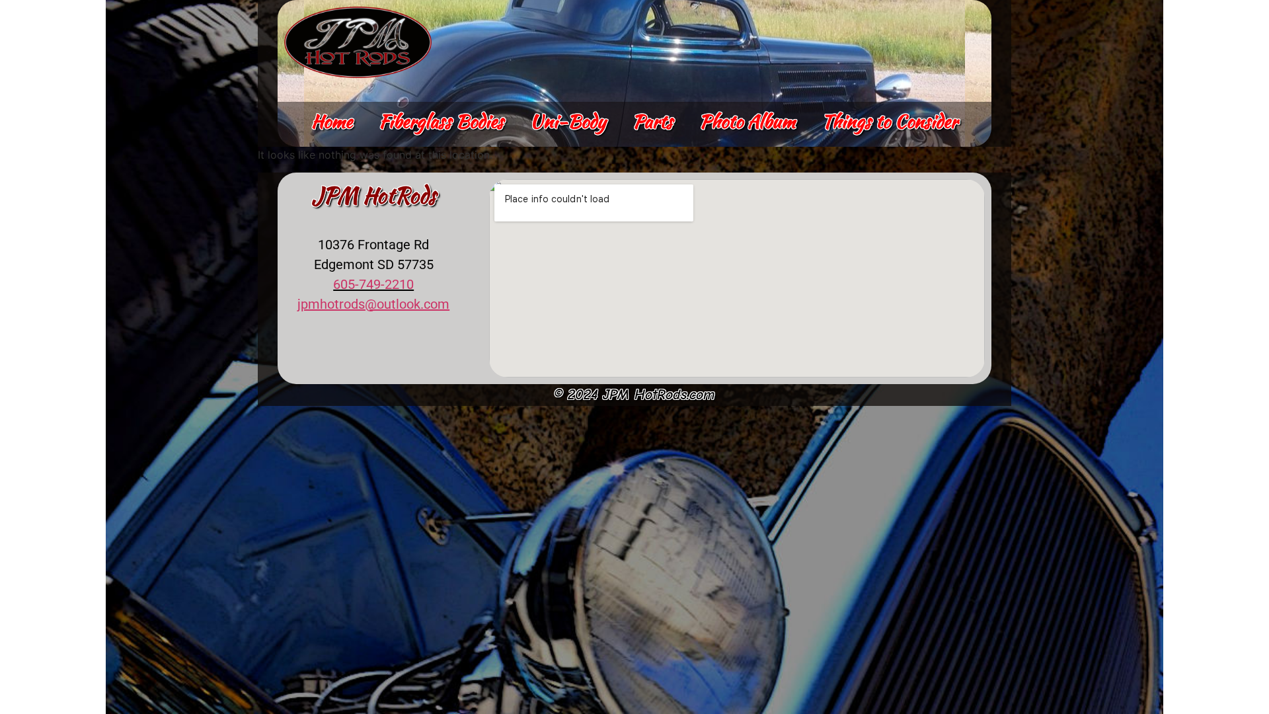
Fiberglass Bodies (441, 121)
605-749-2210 (373, 284)
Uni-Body (568, 121)
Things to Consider (890, 121)
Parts (653, 121)
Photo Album (747, 121)
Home (331, 121)
